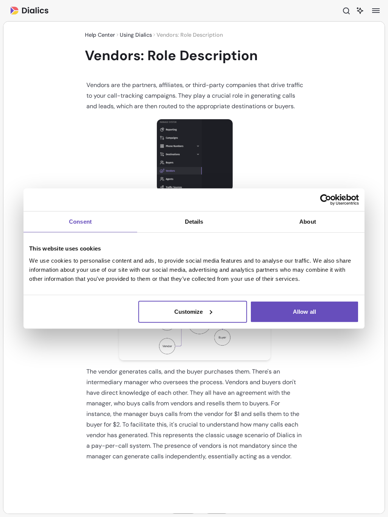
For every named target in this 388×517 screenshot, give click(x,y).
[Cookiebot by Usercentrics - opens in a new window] (326, 200)
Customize (188, 311)
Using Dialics (136, 34)
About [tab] (307, 221)
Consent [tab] (80, 221)
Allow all (304, 311)
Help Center (100, 34)
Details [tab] (194, 221)
